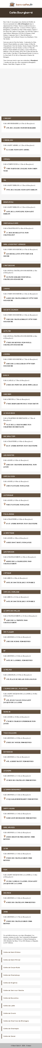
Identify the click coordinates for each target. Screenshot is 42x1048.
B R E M (6, 375)
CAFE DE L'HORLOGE (11, 592)
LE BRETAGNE (8, 533)
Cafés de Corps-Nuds (11, 967)
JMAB (5, 912)
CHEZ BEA (7, 394)
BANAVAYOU (8, 202)
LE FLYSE (7, 331)
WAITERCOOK (8, 552)
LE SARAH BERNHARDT (12, 789)
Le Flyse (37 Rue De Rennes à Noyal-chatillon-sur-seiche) (18, 49)
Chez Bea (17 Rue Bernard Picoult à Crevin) (24, 53)
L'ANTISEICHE (9, 265)
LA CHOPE (7, 771)
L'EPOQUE (7, 573)
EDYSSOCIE (8, 752)
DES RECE (7, 893)
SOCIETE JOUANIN (10, 310)
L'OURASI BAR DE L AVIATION (15, 688)
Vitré (24, 64)
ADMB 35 (6, 712)
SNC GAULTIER (9, 436)
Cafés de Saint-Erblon (12, 952)
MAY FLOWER (8, 632)
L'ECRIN (6, 354)
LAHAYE (6, 289)
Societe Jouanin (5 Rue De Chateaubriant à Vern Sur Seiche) (20, 47)
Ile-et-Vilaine (14, 26)
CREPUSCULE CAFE (10, 223)
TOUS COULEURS (10, 733)
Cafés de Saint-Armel (11, 960)
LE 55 (5, 848)
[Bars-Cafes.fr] (21, 4)
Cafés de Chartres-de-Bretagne (16, 1021)
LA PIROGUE (8, 495)
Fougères (17, 64)
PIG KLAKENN (8, 514)
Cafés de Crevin (9, 1013)
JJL (4, 180)
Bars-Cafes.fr (7, 22)
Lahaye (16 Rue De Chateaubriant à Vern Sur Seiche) (19, 45)
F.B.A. (5, 870)
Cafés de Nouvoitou (11, 998)
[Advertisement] (21, 92)
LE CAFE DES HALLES (11, 611)
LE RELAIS (7, 670)
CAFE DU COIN (9, 476)
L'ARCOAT (7, 118)
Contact (28, 1045)
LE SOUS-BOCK (9, 413)
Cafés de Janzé (9, 1036)
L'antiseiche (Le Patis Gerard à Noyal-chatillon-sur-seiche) (19, 43)
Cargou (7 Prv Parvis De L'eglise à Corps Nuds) (20, 30)
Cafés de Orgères (10, 983)
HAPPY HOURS (9, 808)
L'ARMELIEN (8, 140)
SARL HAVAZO (9, 827)
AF (4, 651)
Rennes (5, 64)
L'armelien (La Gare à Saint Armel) (21, 29)
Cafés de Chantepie (11, 1028)
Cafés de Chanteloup (11, 975)
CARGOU (6, 159)
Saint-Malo (11, 64)
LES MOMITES (8, 455)
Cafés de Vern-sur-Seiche (13, 990)
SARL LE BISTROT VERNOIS (14, 244)
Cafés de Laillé (9, 1005)
